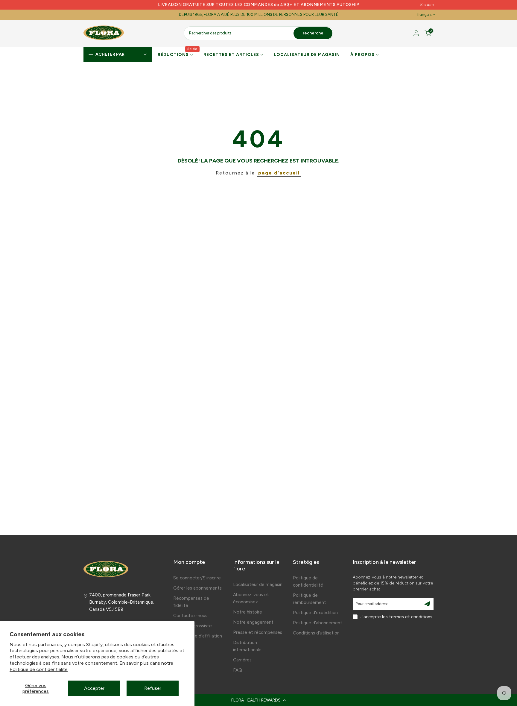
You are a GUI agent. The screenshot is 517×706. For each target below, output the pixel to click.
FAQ (237, 670)
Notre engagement (253, 622)
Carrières (242, 660)
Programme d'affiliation (197, 636)
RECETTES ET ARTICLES (231, 54)
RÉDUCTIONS (178, 54)
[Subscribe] (427, 604)
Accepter (94, 688)
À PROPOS (362, 54)
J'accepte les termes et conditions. (397, 617)
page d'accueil (279, 173)
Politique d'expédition (315, 612)
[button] (258, 700)
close (91, 5)
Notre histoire (247, 612)
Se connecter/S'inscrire (197, 578)
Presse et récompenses (257, 632)
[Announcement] (258, 4)
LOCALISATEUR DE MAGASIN (307, 54)
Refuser (152, 688)
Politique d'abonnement (317, 622)
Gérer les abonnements (197, 588)
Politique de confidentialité (39, 669)
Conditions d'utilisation (316, 633)
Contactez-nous (190, 615)
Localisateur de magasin (257, 584)
